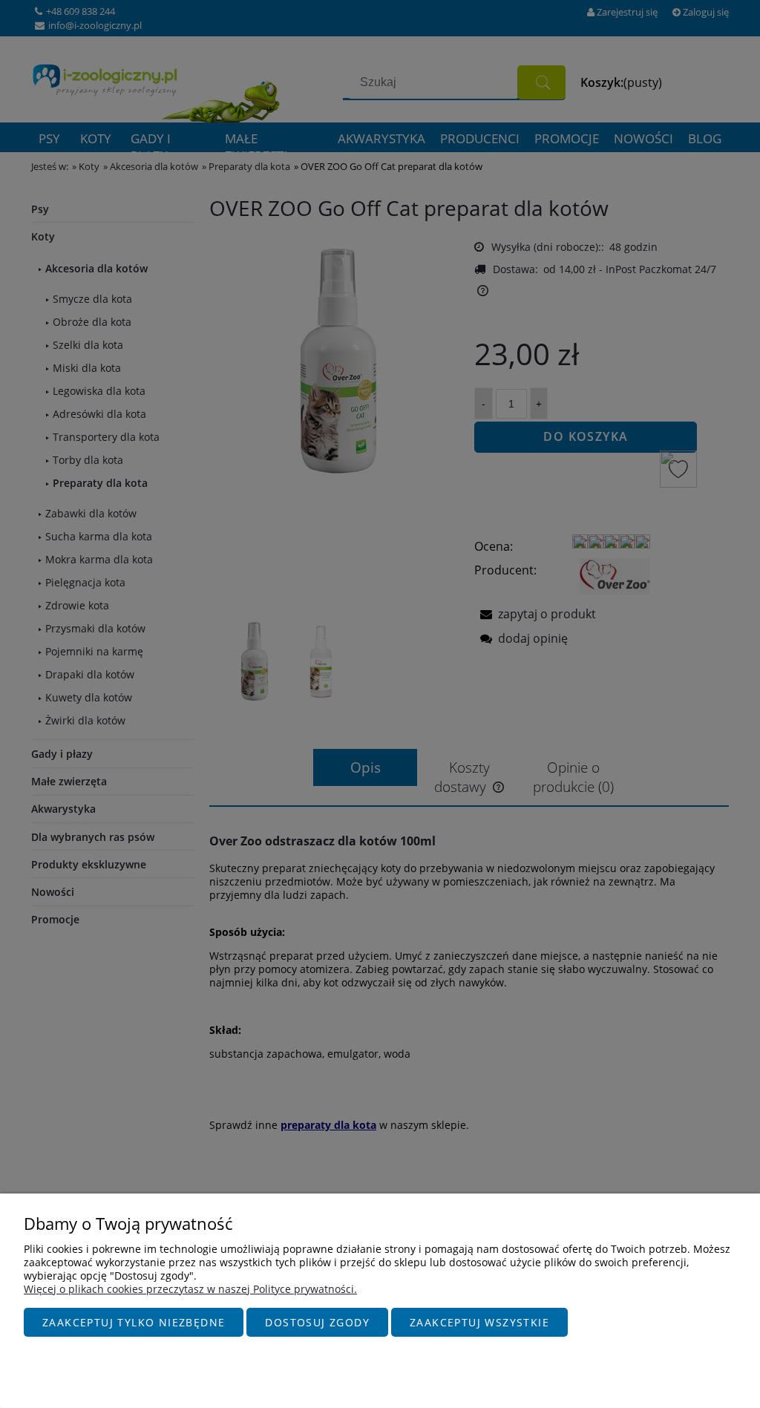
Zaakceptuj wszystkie (479, 1322)
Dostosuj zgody (317, 1322)
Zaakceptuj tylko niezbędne (133, 1322)
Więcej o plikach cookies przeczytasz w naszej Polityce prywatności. (190, 1289)
